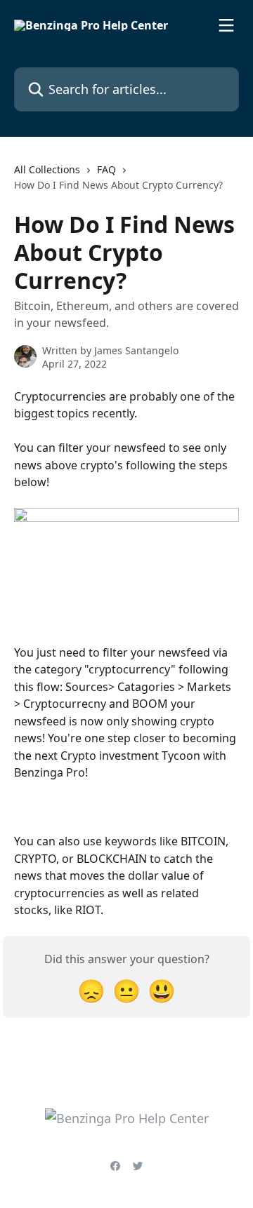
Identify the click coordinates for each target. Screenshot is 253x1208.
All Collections (47, 169)
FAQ (106, 169)
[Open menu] (226, 25)
